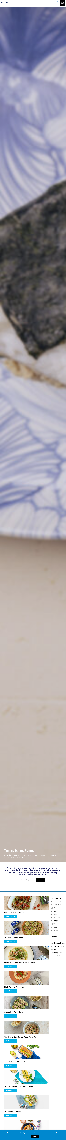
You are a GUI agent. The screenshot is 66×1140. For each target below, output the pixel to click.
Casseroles (57, 905)
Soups (55, 921)
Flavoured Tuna (59, 943)
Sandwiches (57, 917)
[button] (57, 4)
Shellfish (56, 949)
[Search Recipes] (28, 881)
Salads (55, 914)
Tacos (55, 927)
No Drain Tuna (58, 946)
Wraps (55, 930)
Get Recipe (9, 916)
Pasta (55, 911)
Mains (55, 908)
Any (54, 940)
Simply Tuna (57, 953)
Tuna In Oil (57, 956)
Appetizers (57, 901)
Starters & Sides (59, 924)
